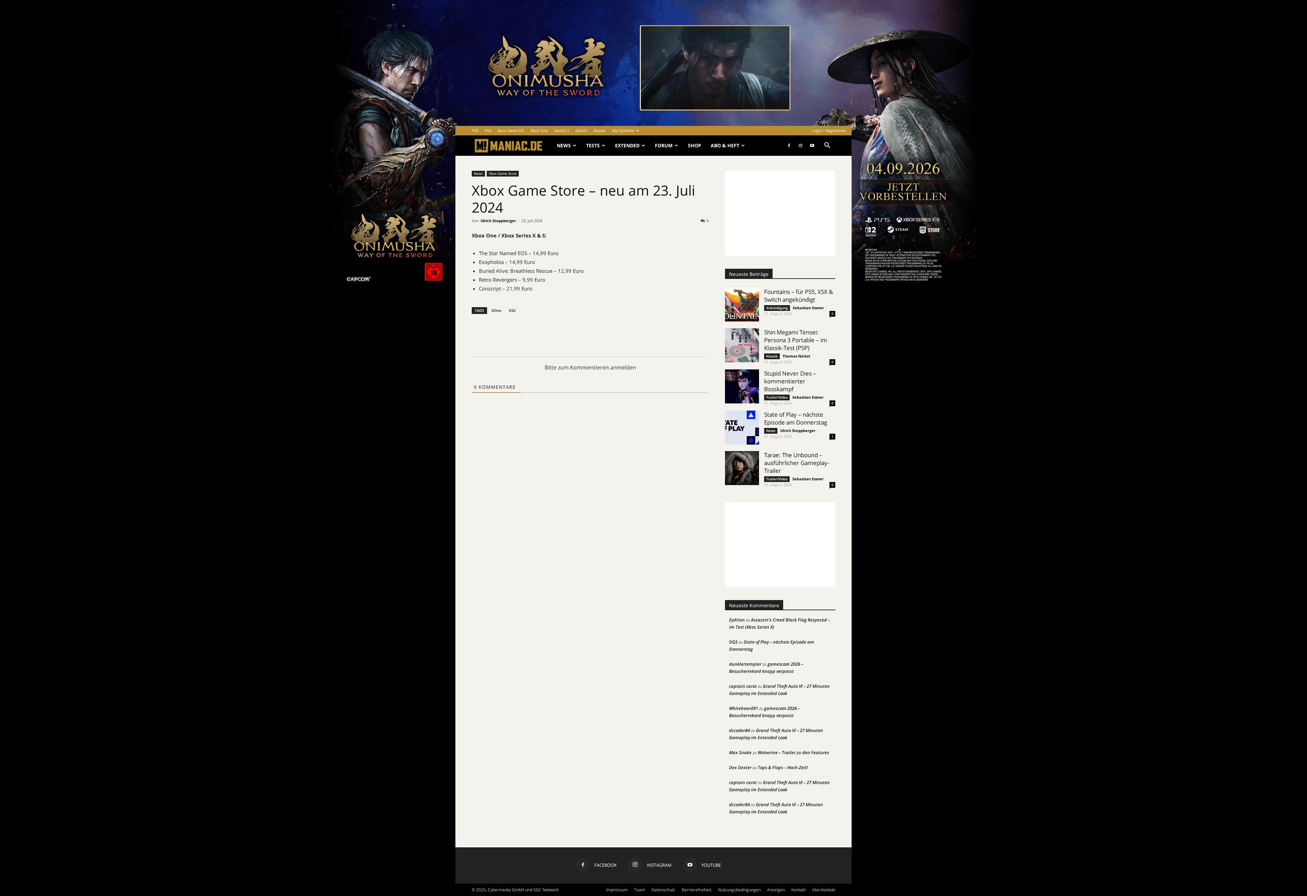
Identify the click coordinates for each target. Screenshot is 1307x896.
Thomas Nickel (796, 356)
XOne (496, 310)
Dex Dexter (740, 767)
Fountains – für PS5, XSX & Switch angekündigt (798, 295)
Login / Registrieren (829, 130)
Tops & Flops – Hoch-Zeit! (783, 767)
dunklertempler (745, 664)
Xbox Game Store (503, 173)
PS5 (475, 130)
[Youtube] (812, 145)
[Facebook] (789, 145)
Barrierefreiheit (696, 890)
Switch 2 (561, 130)
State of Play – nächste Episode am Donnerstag (795, 418)
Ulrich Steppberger (498, 220)
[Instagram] (800, 145)
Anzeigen (776, 890)
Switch (581, 130)
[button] (827, 146)
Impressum (617, 890)
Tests (593, 145)
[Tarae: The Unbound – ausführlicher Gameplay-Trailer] (742, 468)
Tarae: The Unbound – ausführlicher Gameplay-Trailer (796, 463)
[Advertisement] (780, 213)
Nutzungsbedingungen (739, 890)
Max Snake (740, 752)
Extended (627, 145)
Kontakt (798, 890)
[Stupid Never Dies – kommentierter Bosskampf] (742, 386)
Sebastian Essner (808, 307)
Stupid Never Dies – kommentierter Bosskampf (790, 381)
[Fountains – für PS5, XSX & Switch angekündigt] (742, 304)
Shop (694, 145)
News (564, 145)
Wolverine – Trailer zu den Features (793, 752)
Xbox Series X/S (511, 130)
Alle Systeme (623, 130)
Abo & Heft (725, 145)
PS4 (488, 130)
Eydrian (737, 620)
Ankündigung (777, 307)
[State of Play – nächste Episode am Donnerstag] (742, 428)
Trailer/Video (777, 397)
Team (639, 890)
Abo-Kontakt (823, 890)
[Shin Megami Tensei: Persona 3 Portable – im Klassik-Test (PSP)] (742, 345)
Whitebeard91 (743, 708)
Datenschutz (663, 890)
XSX (512, 310)
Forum (664, 145)
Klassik (600, 130)
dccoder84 (739, 730)
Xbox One (539, 130)
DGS (733, 642)
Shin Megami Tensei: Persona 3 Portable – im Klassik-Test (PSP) (795, 340)
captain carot (743, 686)
